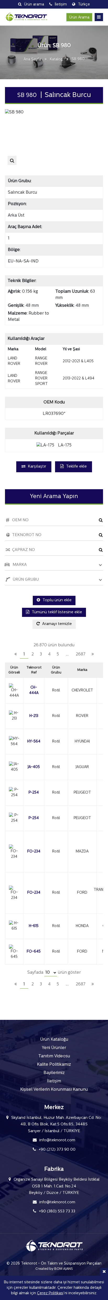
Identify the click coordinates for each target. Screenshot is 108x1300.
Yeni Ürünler (54, 1048)
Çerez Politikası (50, 1293)
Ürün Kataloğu (54, 1040)
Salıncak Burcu (22, 193)
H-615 (34, 926)
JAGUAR (82, 767)
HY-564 (33, 742)
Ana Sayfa (32, 60)
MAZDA (82, 852)
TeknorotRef (33, 670)
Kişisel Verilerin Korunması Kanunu (54, 1090)
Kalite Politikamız (54, 1065)
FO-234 (33, 852)
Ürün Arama (79, 18)
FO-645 (34, 952)
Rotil (56, 690)
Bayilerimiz (54, 1073)
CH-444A (34, 690)
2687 (80, 654)
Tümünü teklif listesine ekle (56, 612)
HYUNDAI (82, 742)
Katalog (56, 60)
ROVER (82, 716)
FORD (82, 893)
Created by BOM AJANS (54, 1269)
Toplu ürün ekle (56, 600)
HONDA (82, 926)
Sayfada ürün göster (54, 973)
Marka (82, 670)
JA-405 (34, 767)
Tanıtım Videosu (54, 1056)
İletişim (54, 1081)
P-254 (34, 793)
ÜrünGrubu (56, 670)
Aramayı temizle (56, 624)
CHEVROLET (82, 690)
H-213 (33, 716)
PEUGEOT (82, 793)
